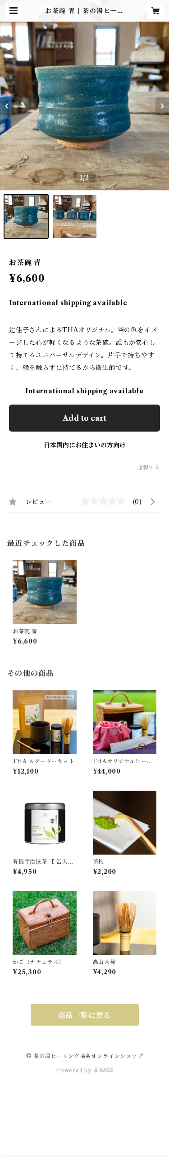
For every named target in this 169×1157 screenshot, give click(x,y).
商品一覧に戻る (84, 1015)
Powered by (74, 1070)
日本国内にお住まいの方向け (85, 445)
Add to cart (84, 418)
